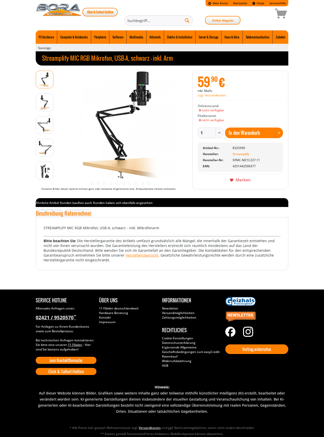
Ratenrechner (78, 213)
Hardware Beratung (113, 313)
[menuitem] (218, 3)
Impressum (107, 322)
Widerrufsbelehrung (176, 361)
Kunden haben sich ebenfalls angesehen (123, 203)
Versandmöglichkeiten (178, 313)
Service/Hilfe (277, 3)
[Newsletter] (255, 316)
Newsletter (170, 308)
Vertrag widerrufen (256, 349)
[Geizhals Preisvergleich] (255, 301)
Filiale (260, 3)
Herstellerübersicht (142, 255)
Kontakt (105, 317)
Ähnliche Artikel (47, 203)
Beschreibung (49, 213)
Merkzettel (240, 3)
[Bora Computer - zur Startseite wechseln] (59, 14)
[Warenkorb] (263, 14)
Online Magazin (222, 20)
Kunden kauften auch (76, 203)
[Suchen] (187, 20)
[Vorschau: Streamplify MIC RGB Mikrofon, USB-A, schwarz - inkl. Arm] (44, 79)
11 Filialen (75, 345)
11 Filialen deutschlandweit (119, 308)
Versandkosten (150, 428)
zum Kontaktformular (66, 360)
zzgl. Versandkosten (212, 95)
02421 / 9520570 (56, 317)
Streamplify (241, 154)
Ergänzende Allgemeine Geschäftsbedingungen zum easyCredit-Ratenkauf (191, 352)
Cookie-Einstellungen (177, 338)
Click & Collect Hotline (100, 12)
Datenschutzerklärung (178, 343)
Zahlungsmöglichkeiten (179, 317)
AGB (165, 365)
